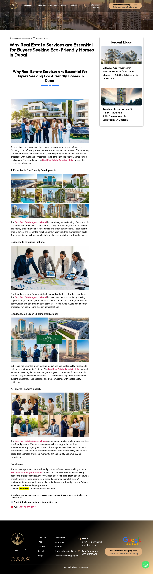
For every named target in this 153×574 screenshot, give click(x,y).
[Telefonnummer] (85, 5)
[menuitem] (28, 5)
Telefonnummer (95, 5)
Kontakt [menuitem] (73, 5)
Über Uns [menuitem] (42, 5)
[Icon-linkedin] (18, 559)
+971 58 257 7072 (27, 507)
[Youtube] (28, 559)
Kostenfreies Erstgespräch (125, 4)
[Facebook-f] (13, 559)
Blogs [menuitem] (63, 5)
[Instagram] (23, 559)
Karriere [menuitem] (53, 5)
